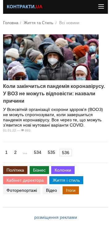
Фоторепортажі (21, 190)
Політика (15, 170)
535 (51, 152)
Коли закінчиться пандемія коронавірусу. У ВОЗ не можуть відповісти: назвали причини (54, 94)
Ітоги (71, 190)
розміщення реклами (55, 217)
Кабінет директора (25, 180)
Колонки (63, 170)
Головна (10, 23)
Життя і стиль (66, 180)
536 (65, 152)
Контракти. (25, 6)
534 (37, 152)
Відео (51, 190)
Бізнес (39, 170)
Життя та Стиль (38, 23)
